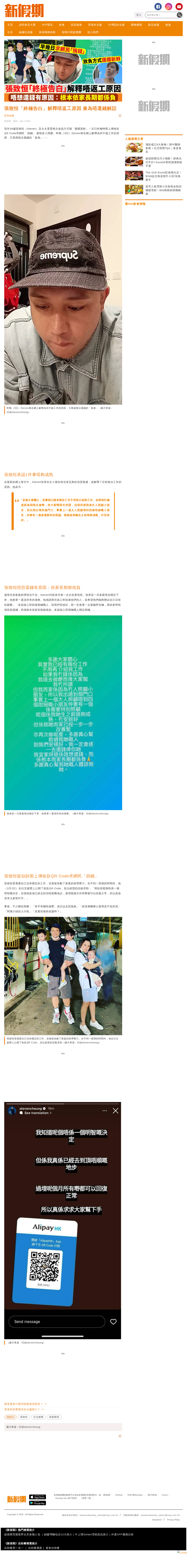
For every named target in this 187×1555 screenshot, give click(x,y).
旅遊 (168, 24)
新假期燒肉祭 (47, 32)
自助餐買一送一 (14, 1547)
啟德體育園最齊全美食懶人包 (22, 1534)
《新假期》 (107, 1495)
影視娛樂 (9, 115)
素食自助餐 (53, 1547)
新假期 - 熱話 (11, 121)
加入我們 (92, 32)
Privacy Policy (173, 1519)
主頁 (10, 24)
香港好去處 (95, 24)
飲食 (62, 24)
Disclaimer (157, 1519)
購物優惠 (136, 24)
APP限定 (47, 24)
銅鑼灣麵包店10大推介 (58, 1534)
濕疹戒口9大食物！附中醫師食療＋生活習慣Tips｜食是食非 (163, 148)
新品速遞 (153, 24)
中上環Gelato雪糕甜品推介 (92, 1534)
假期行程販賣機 (71, 32)
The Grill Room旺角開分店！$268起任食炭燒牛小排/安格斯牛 (164, 176)
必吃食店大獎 (27, 24)
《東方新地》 (152, 1495)
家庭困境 (54, 1417)
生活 (10, 32)
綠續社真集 (26, 32)
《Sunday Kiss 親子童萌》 (66, 1498)
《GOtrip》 (119, 1495)
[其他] (120, 117)
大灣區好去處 (116, 24)
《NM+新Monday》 (135, 1495)
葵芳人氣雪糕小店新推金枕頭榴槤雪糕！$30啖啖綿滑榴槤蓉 (164, 190)
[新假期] (49, 10)
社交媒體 (38, 1417)
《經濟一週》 (86, 1498)
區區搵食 (76, 24)
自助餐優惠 (35, 1547)
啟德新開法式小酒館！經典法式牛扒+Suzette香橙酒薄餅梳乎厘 (164, 162)
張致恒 (24, 1417)
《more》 (164, 1495)
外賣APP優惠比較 (122, 1534)
